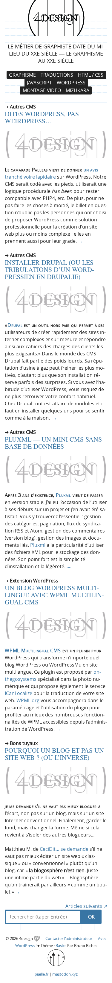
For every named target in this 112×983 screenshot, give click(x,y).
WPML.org (27, 700)
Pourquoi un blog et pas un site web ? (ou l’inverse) (54, 754)
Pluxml (63, 495)
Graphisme (22, 75)
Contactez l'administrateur (69, 938)
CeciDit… (49, 849)
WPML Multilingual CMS (33, 650)
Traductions (57, 75)
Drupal (15, 325)
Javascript (39, 82)
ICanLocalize (18, 693)
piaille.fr (41, 974)
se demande (74, 849)
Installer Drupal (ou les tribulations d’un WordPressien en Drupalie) (49, 269)
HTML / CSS (90, 75)
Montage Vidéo (42, 90)
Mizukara (77, 90)
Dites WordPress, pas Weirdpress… (42, 117)
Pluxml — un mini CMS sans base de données (53, 442)
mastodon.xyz (65, 974)
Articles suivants (86, 906)
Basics (61, 945)
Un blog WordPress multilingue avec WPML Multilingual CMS (54, 594)
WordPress (71, 82)
